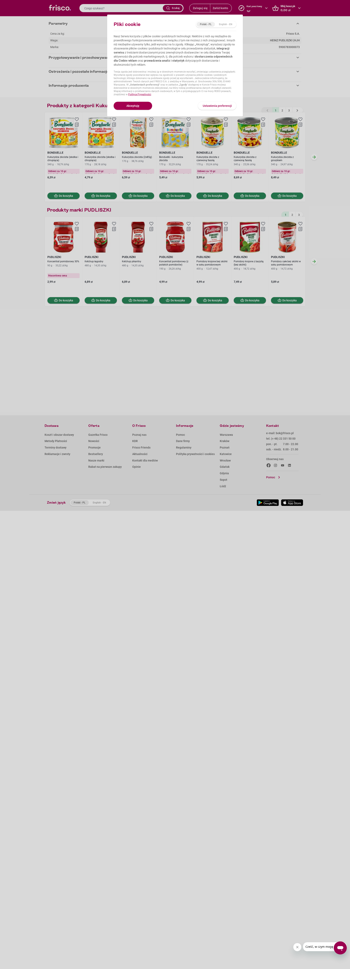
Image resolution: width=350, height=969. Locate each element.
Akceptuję (132, 105)
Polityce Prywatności (139, 94)
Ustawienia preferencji (217, 105)
